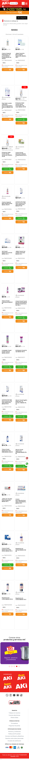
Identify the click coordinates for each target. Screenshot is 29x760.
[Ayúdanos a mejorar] (27, 458)
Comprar (6, 69)
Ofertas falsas (14, 717)
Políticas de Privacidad (14, 734)
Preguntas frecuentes (14, 725)
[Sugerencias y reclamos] (27, 464)
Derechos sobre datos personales (14, 738)
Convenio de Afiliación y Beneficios (14, 736)
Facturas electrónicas (14, 715)
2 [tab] (11, 666)
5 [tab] (19, 666)
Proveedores (14, 723)
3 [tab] (14, 666)
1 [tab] (9, 666)
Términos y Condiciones (14, 731)
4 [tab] (16, 666)
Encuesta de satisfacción (14, 741)
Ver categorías (22, 18)
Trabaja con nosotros (14, 713)
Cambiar (20, 6)
